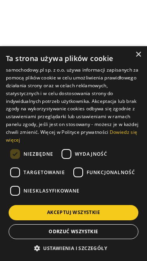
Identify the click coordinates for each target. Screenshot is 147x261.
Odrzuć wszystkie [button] (73, 231)
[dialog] (73, 153)
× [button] (138, 55)
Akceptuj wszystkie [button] (73, 212)
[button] (73, 248)
